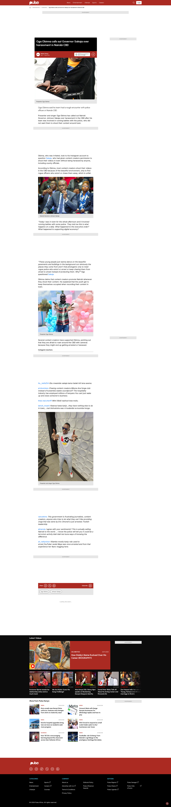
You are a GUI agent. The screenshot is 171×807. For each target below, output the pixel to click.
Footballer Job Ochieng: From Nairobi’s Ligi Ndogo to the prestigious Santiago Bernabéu (90, 738)
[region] (85, 684)
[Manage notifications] (167, 803)
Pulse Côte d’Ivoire (130, 787)
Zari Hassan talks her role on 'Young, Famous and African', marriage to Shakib (131, 692)
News (68, 2)
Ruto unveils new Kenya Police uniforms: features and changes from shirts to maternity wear (52, 710)
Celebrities (44, 7)
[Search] (134, 3)
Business (44, 732)
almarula (41, 529)
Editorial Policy (88, 782)
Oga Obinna (44, 591)
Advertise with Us (68, 786)
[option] (39, 684)
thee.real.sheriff (45, 401)
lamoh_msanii (44, 406)
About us (65, 782)
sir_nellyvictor (44, 542)
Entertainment (77, 2)
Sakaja (49, 158)
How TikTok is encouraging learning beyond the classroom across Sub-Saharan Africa (52, 738)
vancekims (42, 517)
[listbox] (85, 684)
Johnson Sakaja (56, 591)
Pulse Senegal (132, 782)
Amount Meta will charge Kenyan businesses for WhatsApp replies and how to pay (89, 711)
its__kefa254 (43, 383)
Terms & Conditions (68, 789)
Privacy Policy (67, 793)
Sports (94, 2)
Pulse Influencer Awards (88, 787)
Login (139, 2)
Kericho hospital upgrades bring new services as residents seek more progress (52, 725)
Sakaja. (51, 274)
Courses (47, 789)
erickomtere (43, 388)
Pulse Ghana (111, 786)
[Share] (93, 54)
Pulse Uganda (112, 789)
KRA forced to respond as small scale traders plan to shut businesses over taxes (90, 725)
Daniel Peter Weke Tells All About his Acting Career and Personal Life (108, 692)
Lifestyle (87, 2)
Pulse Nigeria (111, 782)
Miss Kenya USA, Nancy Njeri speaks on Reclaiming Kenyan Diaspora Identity (85, 692)
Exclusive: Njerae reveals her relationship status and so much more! (39, 692)
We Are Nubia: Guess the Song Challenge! (61, 691)
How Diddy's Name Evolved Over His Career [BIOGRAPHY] (88, 656)
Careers (101, 2)
